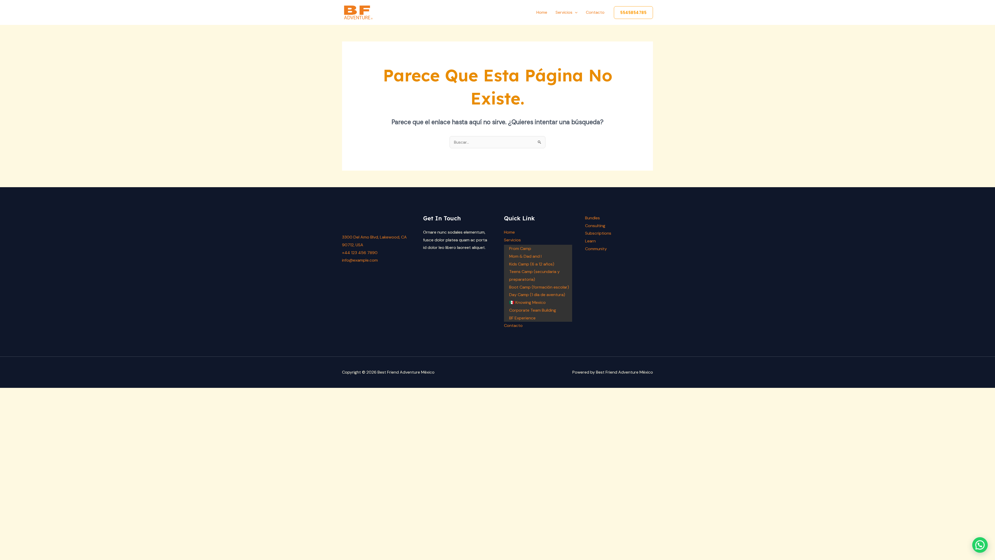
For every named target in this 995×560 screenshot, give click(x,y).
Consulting (595, 225)
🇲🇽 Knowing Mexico (527, 302)
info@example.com (360, 260)
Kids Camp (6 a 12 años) (531, 264)
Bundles (592, 218)
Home (541, 12)
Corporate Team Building (532, 310)
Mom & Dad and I (525, 256)
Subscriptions (598, 233)
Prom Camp (520, 248)
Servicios (564, 12)
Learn (590, 241)
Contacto (595, 12)
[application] (575, 12)
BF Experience (522, 318)
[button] (633, 12)
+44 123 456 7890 (360, 252)
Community (596, 248)
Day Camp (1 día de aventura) (537, 294)
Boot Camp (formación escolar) (539, 287)
